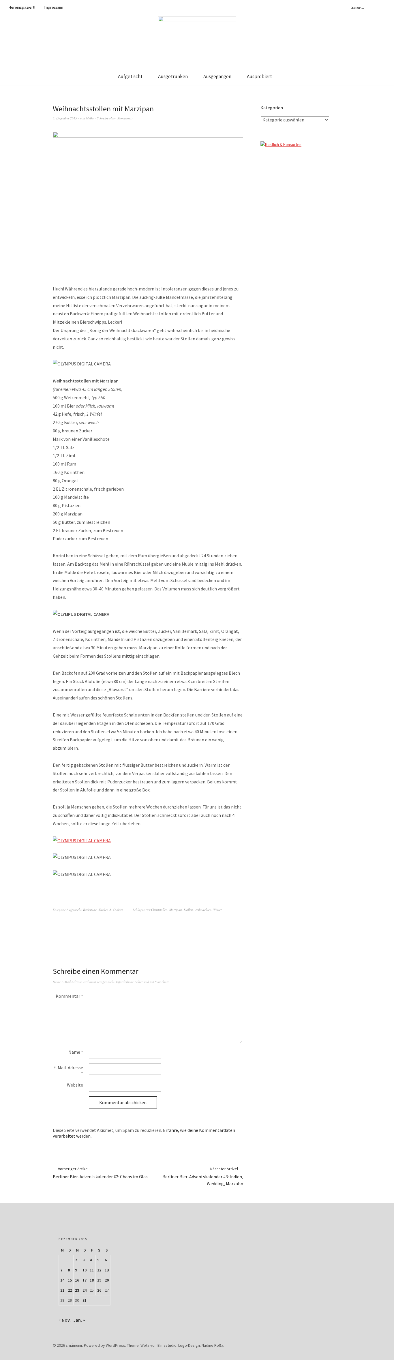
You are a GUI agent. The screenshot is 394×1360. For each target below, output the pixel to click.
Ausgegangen (217, 76)
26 (99, 1290)
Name (75, 1052)
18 (92, 1280)
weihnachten (203, 909)
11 (92, 1270)
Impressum (53, 7)
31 (84, 1300)
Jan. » (79, 1320)
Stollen (188, 909)
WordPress (115, 1345)
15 (70, 1280)
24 (84, 1290)
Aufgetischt (130, 76)
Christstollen (159, 909)
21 (62, 1290)
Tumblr (327, 7)
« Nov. (65, 1320)
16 (77, 1280)
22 (70, 1290)
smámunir (74, 1345)
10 (84, 1270)
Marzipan (175, 909)
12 (99, 1270)
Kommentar (69, 996)
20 (107, 1280)
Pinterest (336, 7)
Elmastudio (167, 1345)
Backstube (90, 909)
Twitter (319, 7)
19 (99, 1280)
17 (84, 1280)
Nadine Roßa (212, 1345)
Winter (217, 909)
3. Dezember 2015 (65, 118)
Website (75, 1085)
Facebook (302, 7)
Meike (90, 118)
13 (107, 1270)
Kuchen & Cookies (110, 909)
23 (77, 1290)
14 (62, 1280)
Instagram (311, 7)
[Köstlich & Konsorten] (280, 144)
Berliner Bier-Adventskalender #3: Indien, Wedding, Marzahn (202, 1176)
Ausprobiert (259, 76)
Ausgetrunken (173, 76)
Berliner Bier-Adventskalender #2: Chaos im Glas (100, 1172)
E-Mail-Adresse (68, 1070)
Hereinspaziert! (22, 7)
